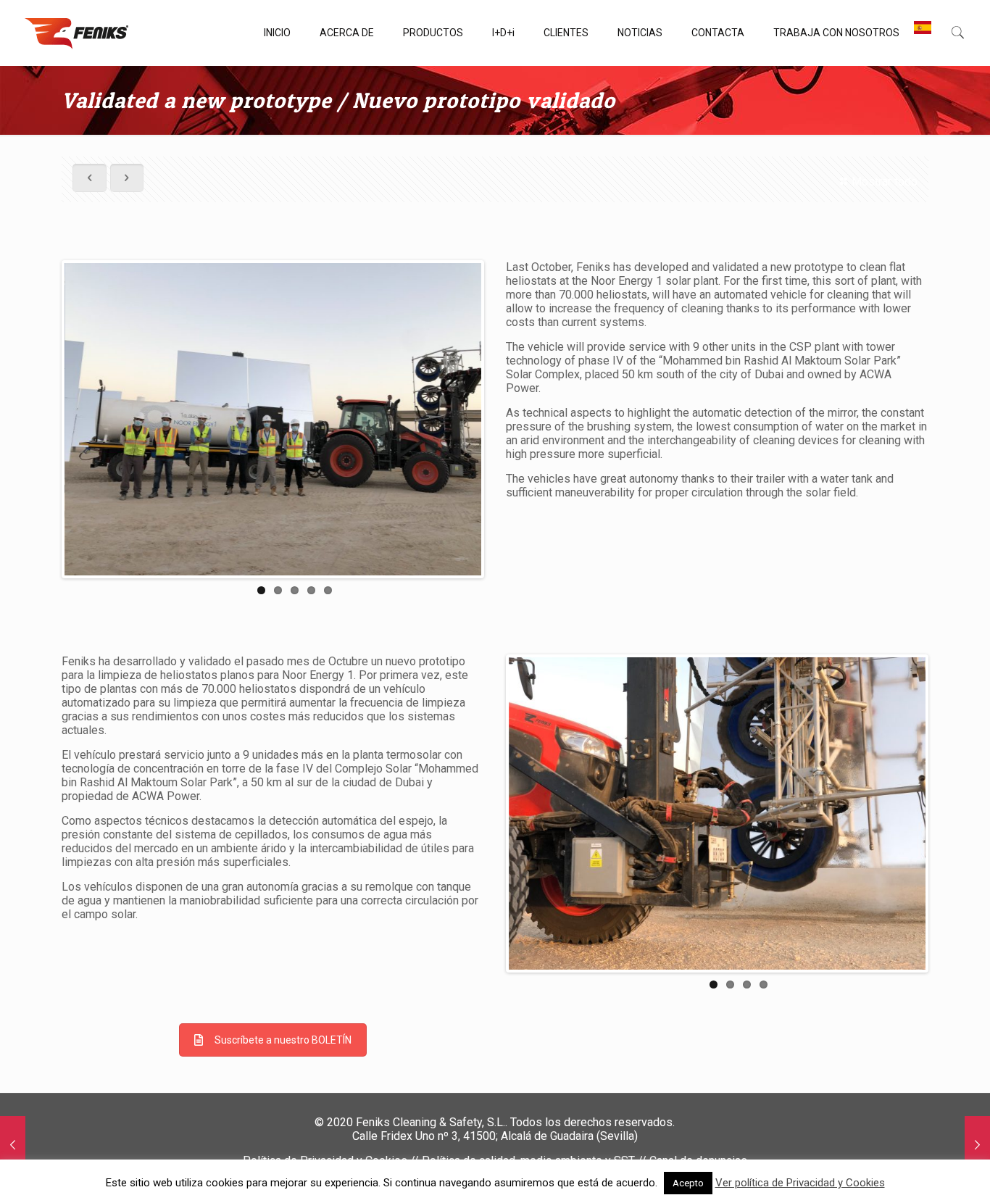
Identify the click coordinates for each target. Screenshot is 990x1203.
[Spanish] (922, 32)
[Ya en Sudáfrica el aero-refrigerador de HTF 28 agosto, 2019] (12, 1145)
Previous (42, 419)
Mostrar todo (884, 181)
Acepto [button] (688, 1183)
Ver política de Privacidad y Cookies (800, 1182)
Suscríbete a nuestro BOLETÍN (283, 1040)
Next (502, 419)
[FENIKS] (76, 32)
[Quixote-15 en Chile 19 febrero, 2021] (977, 1145)
